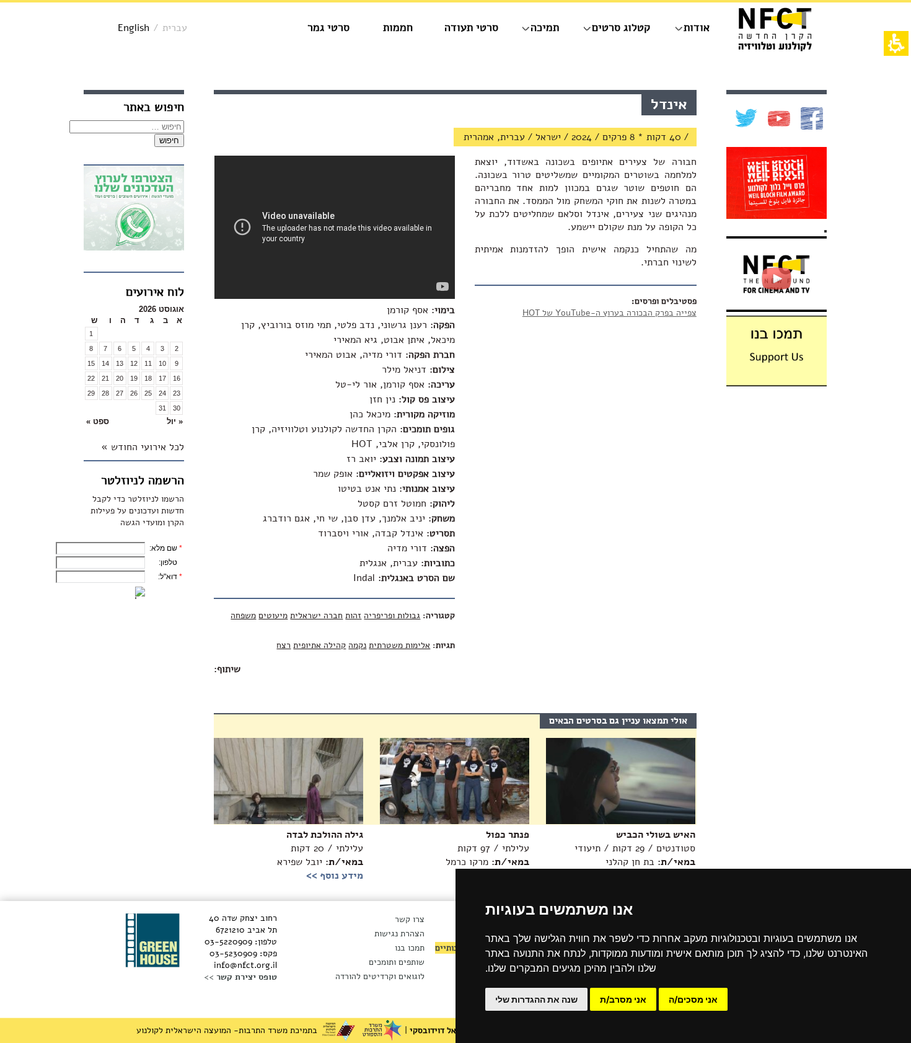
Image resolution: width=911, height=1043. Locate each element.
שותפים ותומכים (397, 962)
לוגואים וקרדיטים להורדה (380, 976)
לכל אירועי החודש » (142, 447)
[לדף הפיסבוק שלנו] (810, 118)
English (133, 28)
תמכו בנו (410, 948)
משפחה (243, 615)
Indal (364, 578)
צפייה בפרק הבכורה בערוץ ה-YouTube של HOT (609, 313)
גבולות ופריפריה (392, 615)
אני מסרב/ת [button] (623, 999)
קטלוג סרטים (621, 27)
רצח (283, 645)
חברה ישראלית (316, 615)
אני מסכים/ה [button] (693, 999)
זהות (353, 615)
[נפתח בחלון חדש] (134, 210)
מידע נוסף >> (334, 875)
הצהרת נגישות (399, 933)
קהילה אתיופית (319, 645)
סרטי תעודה (471, 27)
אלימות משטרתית (399, 645)
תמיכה (544, 27)
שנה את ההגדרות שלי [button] (536, 999)
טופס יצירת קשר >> (240, 977)
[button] (162, 421)
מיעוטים (273, 615)
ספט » (97, 421)
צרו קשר (410, 919)
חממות (398, 27)
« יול (175, 421)
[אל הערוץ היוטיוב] (777, 118)
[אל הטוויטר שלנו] (744, 118)
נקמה (357, 645)
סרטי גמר (328, 27)
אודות (697, 27)
